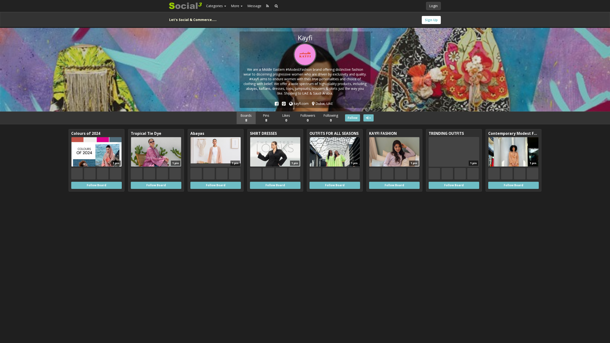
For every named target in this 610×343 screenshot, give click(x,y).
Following (330, 117)
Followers (307, 117)
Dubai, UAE (324, 103)
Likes (286, 117)
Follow (352, 118)
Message (254, 6)
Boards (246, 117)
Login (433, 6)
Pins (266, 117)
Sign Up (431, 20)
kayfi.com (301, 103)
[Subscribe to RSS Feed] (267, 6)
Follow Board (96, 185)
